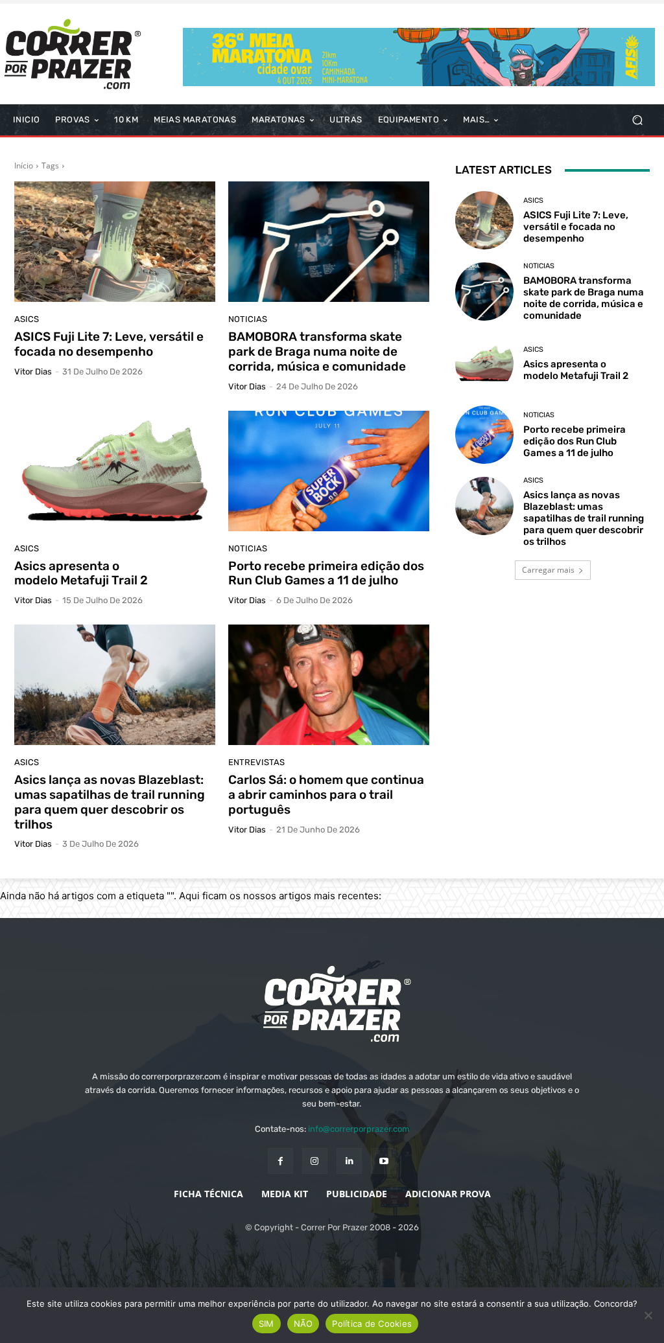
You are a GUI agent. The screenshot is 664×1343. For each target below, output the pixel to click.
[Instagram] (314, 1160)
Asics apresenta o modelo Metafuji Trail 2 (81, 573)
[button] (637, 120)
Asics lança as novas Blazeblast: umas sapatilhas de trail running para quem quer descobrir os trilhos (109, 801)
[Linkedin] (349, 1160)
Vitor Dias (33, 371)
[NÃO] (647, 1315)
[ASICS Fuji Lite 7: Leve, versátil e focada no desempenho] (114, 241)
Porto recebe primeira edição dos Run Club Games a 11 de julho (326, 573)
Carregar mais (548, 569)
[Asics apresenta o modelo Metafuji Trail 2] (114, 471)
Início (23, 165)
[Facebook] (280, 1160)
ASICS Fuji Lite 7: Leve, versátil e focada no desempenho (109, 344)
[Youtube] (383, 1160)
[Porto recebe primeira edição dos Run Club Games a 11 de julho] (328, 471)
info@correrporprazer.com (359, 1129)
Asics (26, 319)
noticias (247, 319)
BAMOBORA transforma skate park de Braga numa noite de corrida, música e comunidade (317, 351)
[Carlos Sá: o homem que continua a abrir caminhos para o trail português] (328, 685)
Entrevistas (256, 762)
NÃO (303, 1323)
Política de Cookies (372, 1323)
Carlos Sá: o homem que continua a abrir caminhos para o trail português (326, 794)
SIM (266, 1323)
